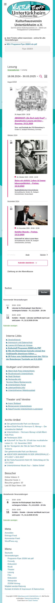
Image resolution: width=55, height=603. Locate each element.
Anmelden (9, 533)
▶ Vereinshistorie (13, 340)
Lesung (11, 572)
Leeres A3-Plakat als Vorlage (20, 345)
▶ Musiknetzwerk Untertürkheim (19, 374)
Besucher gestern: (13, 483)
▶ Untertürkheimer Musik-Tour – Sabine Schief (24, 465)
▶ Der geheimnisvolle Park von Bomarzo (22, 424)
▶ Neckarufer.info (13, 379)
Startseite (9, 553)
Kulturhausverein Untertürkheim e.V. (29, 23)
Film (9, 575)
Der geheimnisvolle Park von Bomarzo (21, 451)
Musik (10, 567)
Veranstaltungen (13, 70)
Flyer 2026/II (27, 49)
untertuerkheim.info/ (16, 387)
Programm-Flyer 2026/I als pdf (21, 558)
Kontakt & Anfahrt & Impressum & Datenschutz (24, 589)
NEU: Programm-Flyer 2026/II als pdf (21, 44)
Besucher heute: (12, 480)
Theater (11, 569)
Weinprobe (12, 581)
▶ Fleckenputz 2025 (13, 438)
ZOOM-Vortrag (14, 583)
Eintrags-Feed (11, 535)
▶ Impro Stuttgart (13, 403)
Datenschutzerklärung (32, 598)
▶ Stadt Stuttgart (13, 376)
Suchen (8, 288)
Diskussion (12, 564)
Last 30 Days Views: (13, 485)
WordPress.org (11, 541)
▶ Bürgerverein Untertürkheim (19, 406)
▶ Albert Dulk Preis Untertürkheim (20, 371)
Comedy (11, 561)
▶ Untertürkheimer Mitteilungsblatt (20, 390)
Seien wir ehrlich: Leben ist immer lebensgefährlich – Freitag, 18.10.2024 (30, 183)
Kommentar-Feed (12, 538)
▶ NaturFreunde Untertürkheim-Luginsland (24, 409)
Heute (28, 255)
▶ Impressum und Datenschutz (19, 342)
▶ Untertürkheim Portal (16, 385)
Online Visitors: (11, 477)
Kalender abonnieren (26, 263)
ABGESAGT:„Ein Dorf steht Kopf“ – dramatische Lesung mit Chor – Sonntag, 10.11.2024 (31, 121)
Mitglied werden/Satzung (15, 586)
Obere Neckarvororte (22, 382)
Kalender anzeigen (10, 326)
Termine (9, 382)
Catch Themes (33, 600)
